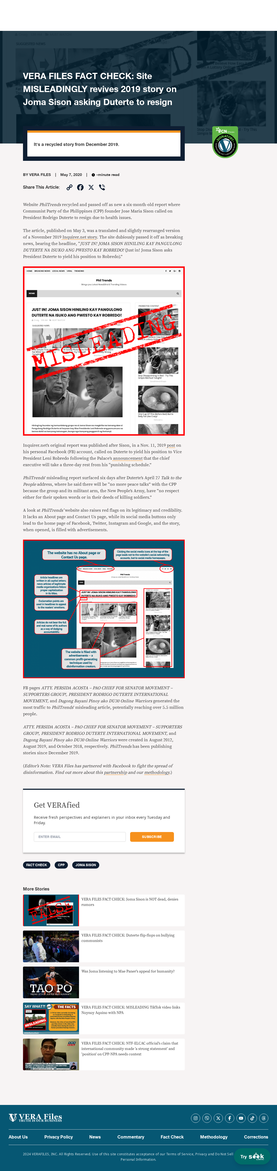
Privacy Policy (58, 1137)
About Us (18, 1137)
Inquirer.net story (79, 237)
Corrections (256, 1137)
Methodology (213, 1137)
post (170, 445)
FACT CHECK (36, 865)
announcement (127, 458)
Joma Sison (85, 865)
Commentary (130, 1137)
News (95, 1137)
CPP (61, 865)
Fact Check (172, 1137)
